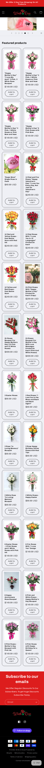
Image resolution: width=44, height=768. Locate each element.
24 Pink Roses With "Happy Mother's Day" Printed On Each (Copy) (32, 291)
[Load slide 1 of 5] (15, 33)
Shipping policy (30, 757)
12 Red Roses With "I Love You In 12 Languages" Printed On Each (31, 239)
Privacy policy (32, 753)
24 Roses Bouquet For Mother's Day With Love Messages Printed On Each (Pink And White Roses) (32, 345)
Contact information (23, 760)
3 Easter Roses (11, 395)
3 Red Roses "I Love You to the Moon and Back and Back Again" (32, 399)
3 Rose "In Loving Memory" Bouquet (11, 448)
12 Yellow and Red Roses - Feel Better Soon (10, 290)
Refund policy (20, 753)
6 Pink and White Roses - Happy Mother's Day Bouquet (32, 598)
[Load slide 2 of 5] (18, 33)
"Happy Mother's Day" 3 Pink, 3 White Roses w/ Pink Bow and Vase (32, 77)
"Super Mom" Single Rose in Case (11, 179)
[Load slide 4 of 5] (25, 33)
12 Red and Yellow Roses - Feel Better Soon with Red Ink (11, 238)
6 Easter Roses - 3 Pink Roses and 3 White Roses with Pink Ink (11, 548)
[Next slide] (32, 33)
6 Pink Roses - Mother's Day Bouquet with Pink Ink (11, 647)
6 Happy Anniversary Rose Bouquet (11, 597)
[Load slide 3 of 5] (21, 33)
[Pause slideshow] (41, 33)
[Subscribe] (36, 702)
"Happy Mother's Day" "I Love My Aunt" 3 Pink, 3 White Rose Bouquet (11, 78)
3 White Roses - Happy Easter (32, 496)
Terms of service (16, 757)
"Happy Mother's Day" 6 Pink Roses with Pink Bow (32, 129)
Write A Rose (20, 750)
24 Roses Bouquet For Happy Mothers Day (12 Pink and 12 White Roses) (11, 343)
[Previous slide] (11, 33)
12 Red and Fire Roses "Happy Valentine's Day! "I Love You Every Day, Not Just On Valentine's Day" (32, 184)
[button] (3, 12)
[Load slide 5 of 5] (28, 33)
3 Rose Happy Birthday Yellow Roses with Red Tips (32, 449)
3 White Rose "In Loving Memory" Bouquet (10, 498)
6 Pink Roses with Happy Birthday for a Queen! (31, 647)
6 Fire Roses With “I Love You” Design (31, 546)
